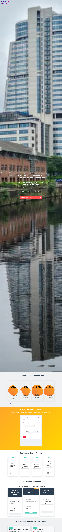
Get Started (15, 514)
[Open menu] (60, 2)
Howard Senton (57, 371)
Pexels (60, 371)
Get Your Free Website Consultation (30, 197)
